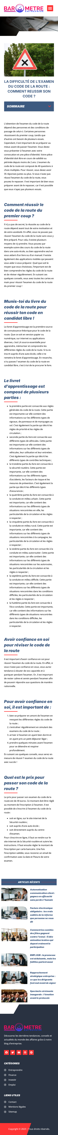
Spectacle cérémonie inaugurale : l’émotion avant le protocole (42, 994)
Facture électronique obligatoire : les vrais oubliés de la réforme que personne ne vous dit (42, 915)
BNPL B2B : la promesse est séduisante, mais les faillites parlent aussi (43, 958)
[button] (50, 8)
